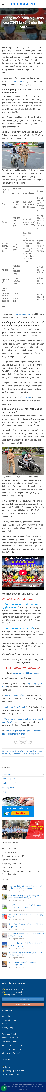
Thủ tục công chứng (10, 783)
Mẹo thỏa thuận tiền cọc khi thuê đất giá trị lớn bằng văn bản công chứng (25, 887)
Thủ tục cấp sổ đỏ (22, 314)
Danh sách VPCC (8, 1024)
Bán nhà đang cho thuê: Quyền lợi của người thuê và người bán (25, 963)
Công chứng (6, 774)
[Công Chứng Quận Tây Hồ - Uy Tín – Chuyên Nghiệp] (23, 3)
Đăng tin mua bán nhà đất (11, 1053)
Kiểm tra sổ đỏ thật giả (10, 1042)
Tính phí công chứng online (11, 1049)
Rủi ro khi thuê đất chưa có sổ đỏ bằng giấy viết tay (25, 916)
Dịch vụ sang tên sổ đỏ (14, 695)
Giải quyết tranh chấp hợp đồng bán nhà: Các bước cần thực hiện (26, 935)
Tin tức (23, 15)
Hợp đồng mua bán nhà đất (12, 1045)
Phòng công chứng (27, 1087)
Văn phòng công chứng (10, 1034)
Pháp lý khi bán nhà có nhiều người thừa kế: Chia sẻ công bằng (25, 944)
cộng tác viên (25, 397)
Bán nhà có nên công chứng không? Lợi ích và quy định (25, 925)
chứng (19, 81)
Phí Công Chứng (8, 787)
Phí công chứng (24, 1004)
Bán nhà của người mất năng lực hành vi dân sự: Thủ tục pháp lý (26, 954)
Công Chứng (15, 1087)
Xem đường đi (23, 999)
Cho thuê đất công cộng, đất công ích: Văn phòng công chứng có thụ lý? (25, 896)
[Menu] (3, 4)
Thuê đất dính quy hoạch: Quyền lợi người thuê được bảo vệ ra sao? (24, 906)
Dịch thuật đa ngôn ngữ (14, 707)
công (14, 81)
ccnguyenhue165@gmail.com (26, 673)
